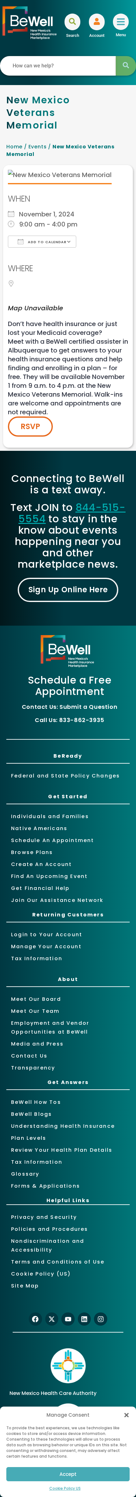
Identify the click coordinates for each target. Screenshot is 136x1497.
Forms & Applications (45, 1186)
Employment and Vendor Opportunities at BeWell (50, 1027)
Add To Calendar (46, 241)
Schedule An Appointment (52, 840)
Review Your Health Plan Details (61, 1150)
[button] (126, 1415)
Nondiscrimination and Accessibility (47, 1245)
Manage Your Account (46, 946)
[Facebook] (35, 1319)
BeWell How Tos (36, 1102)
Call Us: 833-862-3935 (69, 720)
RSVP (30, 426)
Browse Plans (32, 852)
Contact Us (29, 1055)
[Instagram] (100, 1319)
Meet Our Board (36, 999)
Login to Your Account (46, 934)
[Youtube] (68, 1319)
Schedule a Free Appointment (70, 685)
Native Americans (39, 828)
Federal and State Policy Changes (65, 775)
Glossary (25, 1174)
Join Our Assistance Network (57, 900)
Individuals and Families (50, 816)
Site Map (25, 1285)
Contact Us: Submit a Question (69, 707)
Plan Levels (28, 1138)
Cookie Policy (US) (41, 1273)
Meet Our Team (35, 1011)
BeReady (67, 756)
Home (14, 146)
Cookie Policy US (65, 1488)
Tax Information (36, 958)
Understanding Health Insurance (63, 1126)
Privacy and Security (44, 1217)
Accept (68, 1474)
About (68, 979)
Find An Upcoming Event (49, 876)
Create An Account (41, 864)
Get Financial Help (40, 888)
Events (37, 146)
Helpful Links (68, 1200)
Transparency (33, 1067)
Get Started (68, 796)
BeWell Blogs (31, 1114)
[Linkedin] (84, 1319)
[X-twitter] (52, 1319)
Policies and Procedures (49, 1229)
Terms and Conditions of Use (57, 1261)
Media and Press (37, 1043)
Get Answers (68, 1082)
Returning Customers (68, 914)
